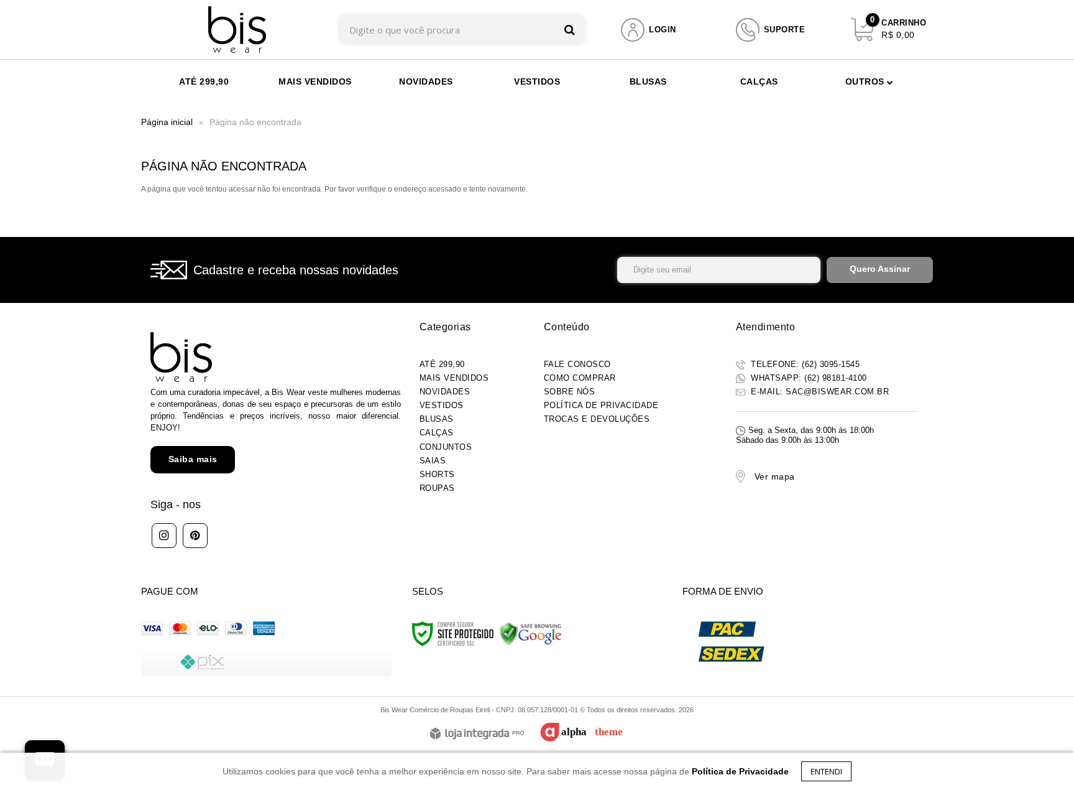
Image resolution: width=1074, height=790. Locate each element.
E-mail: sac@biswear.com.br (818, 391)
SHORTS (437, 474)
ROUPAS (437, 488)
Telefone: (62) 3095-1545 (804, 364)
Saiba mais (193, 459)
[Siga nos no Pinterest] (195, 535)
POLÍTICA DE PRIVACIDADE (601, 405)
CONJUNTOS (446, 447)
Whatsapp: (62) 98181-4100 (807, 378)
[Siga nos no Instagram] (164, 535)
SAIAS (433, 460)
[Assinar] (880, 270)
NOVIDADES (445, 391)
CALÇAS (437, 432)
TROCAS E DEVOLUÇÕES (597, 419)
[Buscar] (569, 30)
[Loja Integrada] (477, 734)
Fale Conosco (577, 364)
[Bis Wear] (237, 29)
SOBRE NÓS (569, 391)
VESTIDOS (442, 405)
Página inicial (167, 122)
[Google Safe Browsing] (531, 633)
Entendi (826, 771)
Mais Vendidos (454, 378)
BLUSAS (437, 419)
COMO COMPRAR (580, 378)
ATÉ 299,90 (442, 364)
